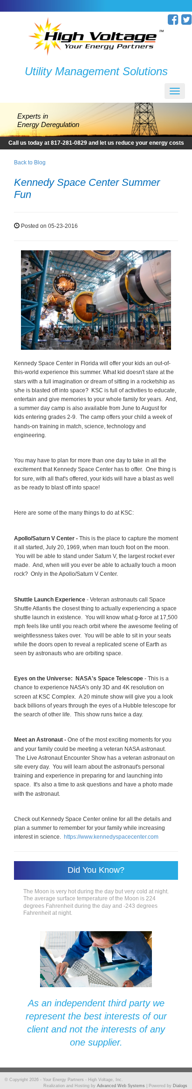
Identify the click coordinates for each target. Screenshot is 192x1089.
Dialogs (180, 1085)
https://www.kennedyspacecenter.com (111, 837)
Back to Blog (30, 162)
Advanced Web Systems (121, 1085)
